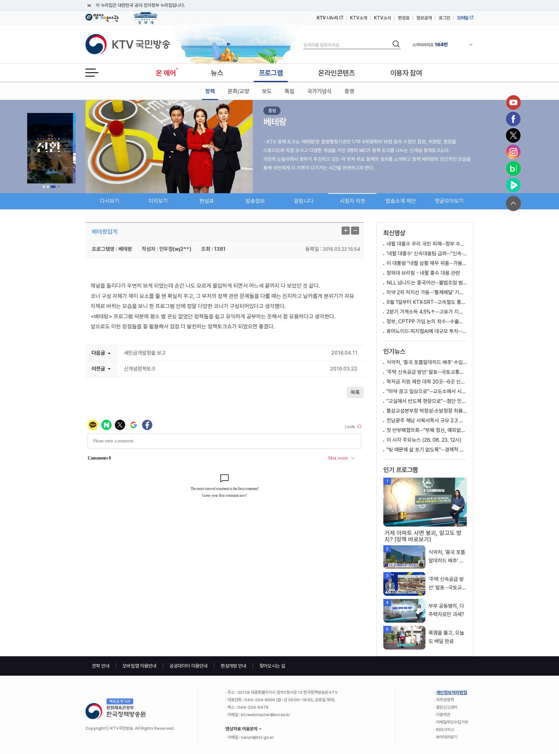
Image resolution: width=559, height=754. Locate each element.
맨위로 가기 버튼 (513, 203)
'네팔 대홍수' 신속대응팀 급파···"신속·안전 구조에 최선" (427, 253)
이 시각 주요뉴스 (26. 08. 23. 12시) (424, 440)
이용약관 (443, 714)
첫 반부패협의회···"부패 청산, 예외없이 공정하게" (427, 430)
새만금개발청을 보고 (145, 353)
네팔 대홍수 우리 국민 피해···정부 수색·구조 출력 (427, 244)
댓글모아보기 (449, 201)
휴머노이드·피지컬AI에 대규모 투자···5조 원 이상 (427, 331)
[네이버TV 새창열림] (513, 185)
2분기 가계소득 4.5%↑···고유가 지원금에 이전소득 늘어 (427, 312)
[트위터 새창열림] (513, 135)
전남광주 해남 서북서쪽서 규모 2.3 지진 (427, 420)
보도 (267, 91)
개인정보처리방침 (451, 692)
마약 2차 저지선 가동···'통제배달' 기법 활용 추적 (427, 292)
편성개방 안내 (234, 666)
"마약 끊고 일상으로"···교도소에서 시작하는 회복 (427, 391)
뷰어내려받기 (446, 737)
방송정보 (255, 201)
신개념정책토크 (140, 369)
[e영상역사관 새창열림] (102, 17)
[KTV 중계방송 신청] (51, 148)
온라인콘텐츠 (336, 73)
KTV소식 (382, 17)
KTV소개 (358, 17)
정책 (210, 91)
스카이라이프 (430, 45)
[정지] (58, 186)
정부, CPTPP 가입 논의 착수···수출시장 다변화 (427, 321)
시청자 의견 (352, 201)
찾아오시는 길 (272, 666)
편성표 (404, 17)
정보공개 (424, 17)
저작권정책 (445, 699)
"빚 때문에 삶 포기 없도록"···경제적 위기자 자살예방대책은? (427, 450)
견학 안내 (101, 666)
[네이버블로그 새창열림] (513, 168)
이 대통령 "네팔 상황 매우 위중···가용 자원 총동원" (427, 263)
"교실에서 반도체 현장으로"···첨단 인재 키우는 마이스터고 (427, 401)
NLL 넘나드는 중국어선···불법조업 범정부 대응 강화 (427, 283)
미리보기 (158, 201)
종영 (349, 91)
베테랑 (275, 121)
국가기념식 (319, 91)
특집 (289, 91)
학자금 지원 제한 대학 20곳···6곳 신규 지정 (427, 382)
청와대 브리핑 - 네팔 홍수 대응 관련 (423, 273)
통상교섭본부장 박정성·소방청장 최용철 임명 (427, 411)
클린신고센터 (446, 707)
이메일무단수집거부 (452, 722)
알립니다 (303, 201)
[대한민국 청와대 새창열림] (145, 15)
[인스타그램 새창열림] (513, 152)
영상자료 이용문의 (241, 728)
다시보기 (109, 201)
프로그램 (271, 73)
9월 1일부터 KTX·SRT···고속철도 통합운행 (427, 302)
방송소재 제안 (401, 201)
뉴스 (217, 73)
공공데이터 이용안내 (189, 666)
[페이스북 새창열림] (513, 119)
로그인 (444, 17)
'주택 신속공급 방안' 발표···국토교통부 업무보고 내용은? (427, 372)
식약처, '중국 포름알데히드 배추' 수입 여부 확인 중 (427, 362)
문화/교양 (238, 91)
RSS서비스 (445, 729)
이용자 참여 (406, 73)
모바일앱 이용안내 (140, 666)
